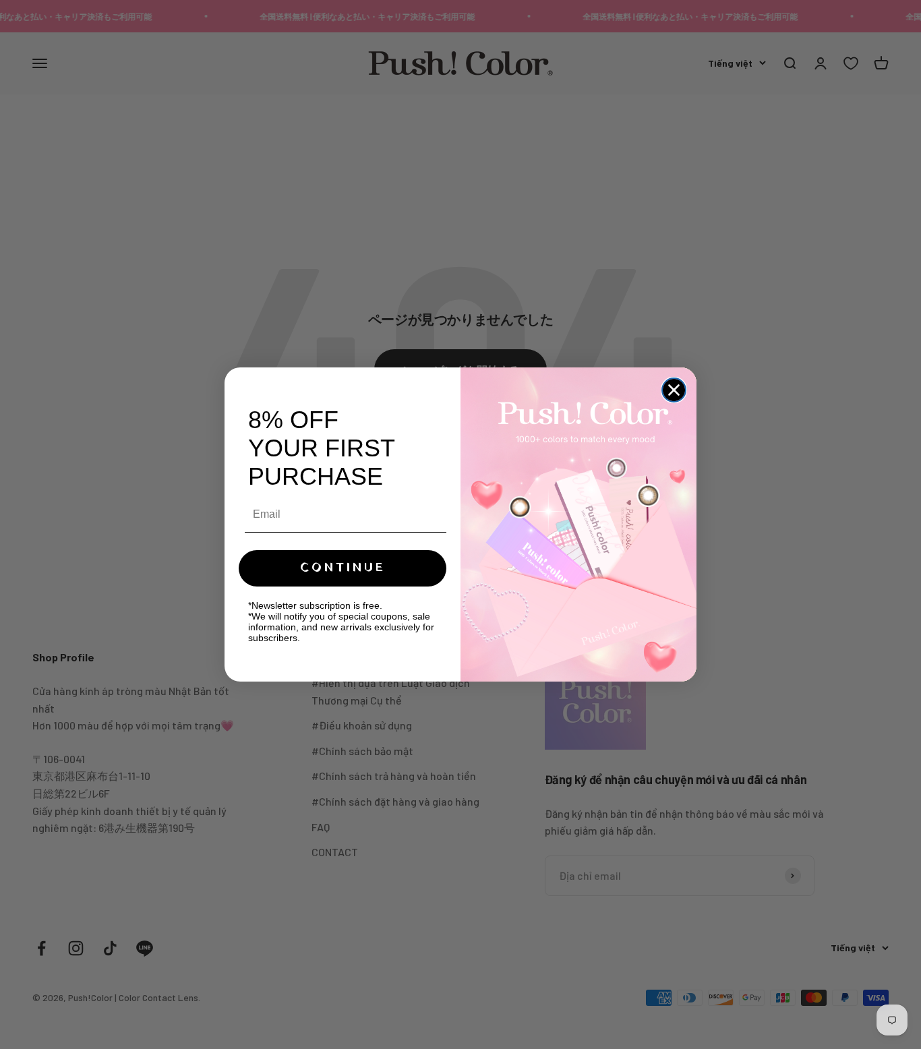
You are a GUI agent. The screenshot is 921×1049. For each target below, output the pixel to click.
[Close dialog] (674, 390)
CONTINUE (343, 568)
